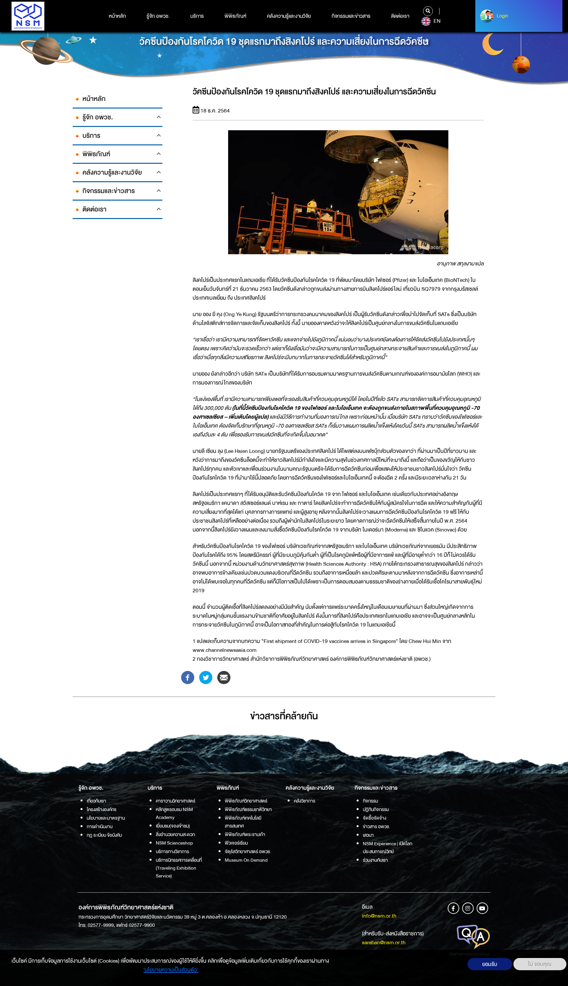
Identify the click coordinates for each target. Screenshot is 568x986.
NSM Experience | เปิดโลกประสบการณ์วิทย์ (387, 847)
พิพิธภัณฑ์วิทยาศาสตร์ (246, 801)
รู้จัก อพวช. (158, 16)
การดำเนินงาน (99, 826)
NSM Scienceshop (174, 843)
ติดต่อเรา (400, 16)
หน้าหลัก (117, 16)
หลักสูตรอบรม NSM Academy (174, 813)
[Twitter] (205, 677)
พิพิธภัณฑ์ (235, 16)
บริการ (197, 16)
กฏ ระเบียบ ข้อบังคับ (104, 835)
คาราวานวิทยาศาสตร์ (175, 801)
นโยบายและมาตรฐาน (106, 818)
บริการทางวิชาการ (172, 851)
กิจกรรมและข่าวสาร (351, 16)
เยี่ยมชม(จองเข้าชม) (173, 826)
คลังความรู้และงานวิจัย (289, 16)
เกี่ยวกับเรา (96, 801)
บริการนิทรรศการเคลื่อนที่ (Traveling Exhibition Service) (179, 868)
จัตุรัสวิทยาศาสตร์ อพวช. (248, 851)
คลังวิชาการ (304, 801)
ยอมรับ (489, 964)
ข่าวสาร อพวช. (376, 826)
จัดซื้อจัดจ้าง (374, 818)
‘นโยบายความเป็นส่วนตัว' (170, 969)
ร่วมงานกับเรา (375, 860)
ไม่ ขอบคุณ (540, 964)
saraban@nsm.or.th (384, 942)
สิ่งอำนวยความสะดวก (175, 834)
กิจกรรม (370, 801)
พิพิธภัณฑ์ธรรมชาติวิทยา (248, 809)
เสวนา (368, 835)
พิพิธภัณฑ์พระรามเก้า (245, 834)
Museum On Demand (246, 860)
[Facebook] (187, 677)
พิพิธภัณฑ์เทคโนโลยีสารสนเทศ (243, 822)
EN (436, 21)
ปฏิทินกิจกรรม (376, 809)
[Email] (223, 677)
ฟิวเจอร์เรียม (236, 843)
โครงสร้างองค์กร (101, 809)
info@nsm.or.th (379, 915)
